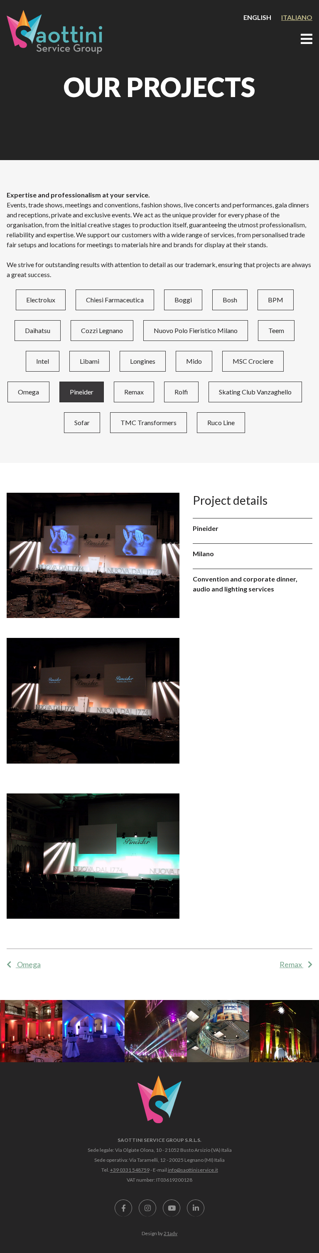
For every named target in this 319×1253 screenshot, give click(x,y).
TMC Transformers (148, 422)
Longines (142, 361)
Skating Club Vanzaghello (255, 392)
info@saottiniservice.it (193, 1170)
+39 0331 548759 (130, 1170)
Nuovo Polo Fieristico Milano (196, 330)
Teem (276, 330)
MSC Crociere (253, 361)
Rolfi (181, 392)
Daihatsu (37, 330)
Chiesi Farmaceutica (115, 300)
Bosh (230, 300)
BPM (275, 300)
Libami (89, 361)
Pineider (81, 392)
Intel (42, 361)
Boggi (183, 300)
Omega (28, 392)
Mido (194, 361)
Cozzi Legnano (102, 330)
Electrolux (40, 300)
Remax (134, 392)
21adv (170, 1233)
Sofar (82, 422)
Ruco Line (221, 422)
